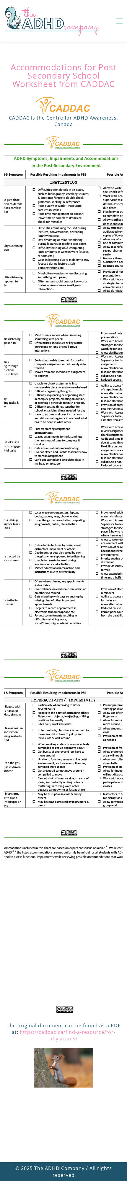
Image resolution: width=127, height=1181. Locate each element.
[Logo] (52, 21)
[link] (63, 1051)
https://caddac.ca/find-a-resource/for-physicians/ (67, 1035)
